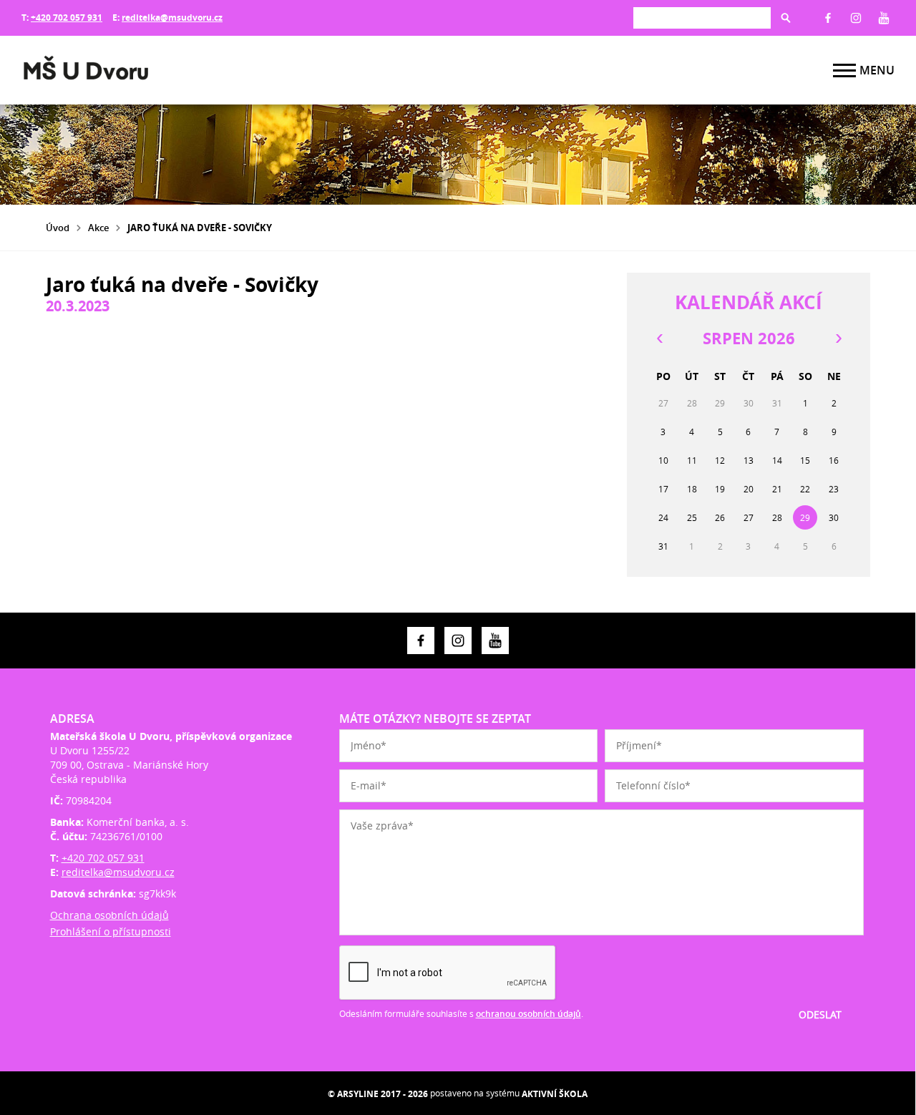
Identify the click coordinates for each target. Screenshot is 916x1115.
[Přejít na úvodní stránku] (107, 70)
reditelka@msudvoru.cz (172, 17)
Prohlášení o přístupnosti (110, 931)
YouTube (884, 18)
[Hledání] (702, 17)
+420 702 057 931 (66, 17)
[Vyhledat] (785, 18)
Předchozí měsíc (659, 338)
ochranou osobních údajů (528, 1014)
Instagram (856, 18)
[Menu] (844, 70)
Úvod (57, 227)
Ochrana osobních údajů (109, 915)
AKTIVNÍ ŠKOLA (555, 1094)
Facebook (828, 18)
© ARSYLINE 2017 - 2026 (378, 1094)
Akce (98, 227)
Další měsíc (838, 338)
